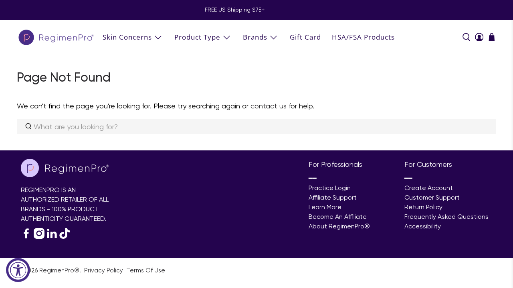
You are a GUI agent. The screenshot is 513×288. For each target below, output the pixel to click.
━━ (313, 178)
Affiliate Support (333, 197)
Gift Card (305, 37)
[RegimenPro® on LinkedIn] (51, 236)
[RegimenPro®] (57, 37)
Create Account (428, 188)
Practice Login (330, 188)
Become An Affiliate (338, 216)
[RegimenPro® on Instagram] (39, 236)
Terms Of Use (145, 270)
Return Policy (423, 207)
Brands (255, 37)
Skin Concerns (127, 37)
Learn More (325, 207)
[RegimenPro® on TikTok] (64, 236)
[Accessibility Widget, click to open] (18, 270)
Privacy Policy (104, 270)
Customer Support (432, 197)
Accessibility (422, 226)
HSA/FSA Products (363, 37)
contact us (268, 106)
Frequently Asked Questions (446, 216)
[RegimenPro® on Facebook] (26, 236)
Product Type (197, 37)
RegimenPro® (59, 270)
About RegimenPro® (339, 226)
